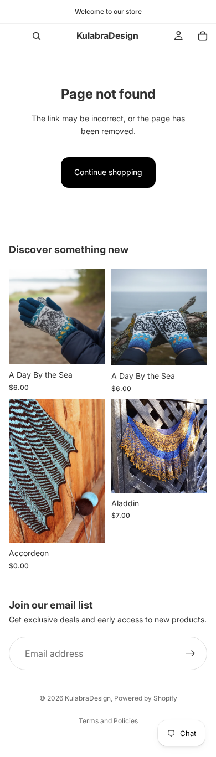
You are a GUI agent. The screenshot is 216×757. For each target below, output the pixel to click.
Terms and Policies (108, 721)
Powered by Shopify (145, 698)
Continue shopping (108, 172)
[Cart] (203, 36)
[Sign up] (190, 653)
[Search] (36, 36)
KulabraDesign (88, 698)
